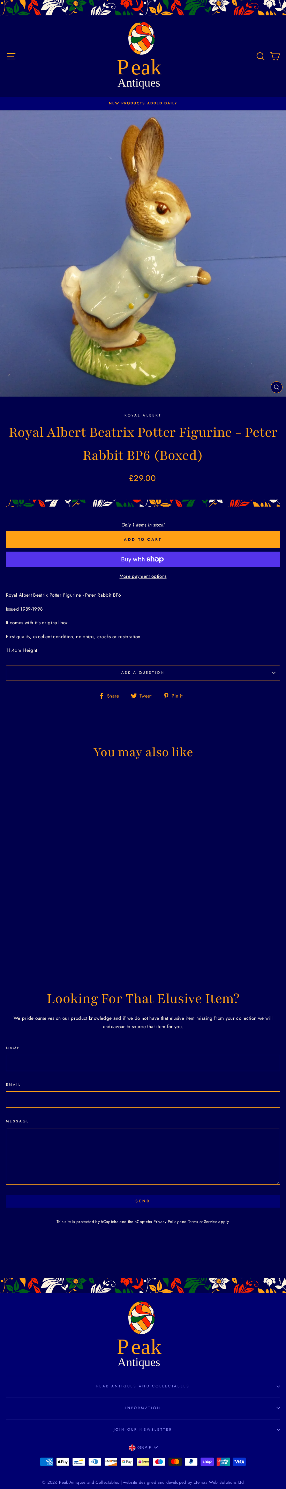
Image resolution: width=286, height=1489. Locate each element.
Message (18, 1121)
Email (13, 1084)
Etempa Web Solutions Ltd (219, 1482)
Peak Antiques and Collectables (143, 1386)
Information (143, 1407)
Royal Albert (143, 415)
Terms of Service (202, 1221)
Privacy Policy (166, 1221)
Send (142, 1201)
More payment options (143, 576)
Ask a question (143, 672)
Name (13, 1048)
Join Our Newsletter (143, 1429)
